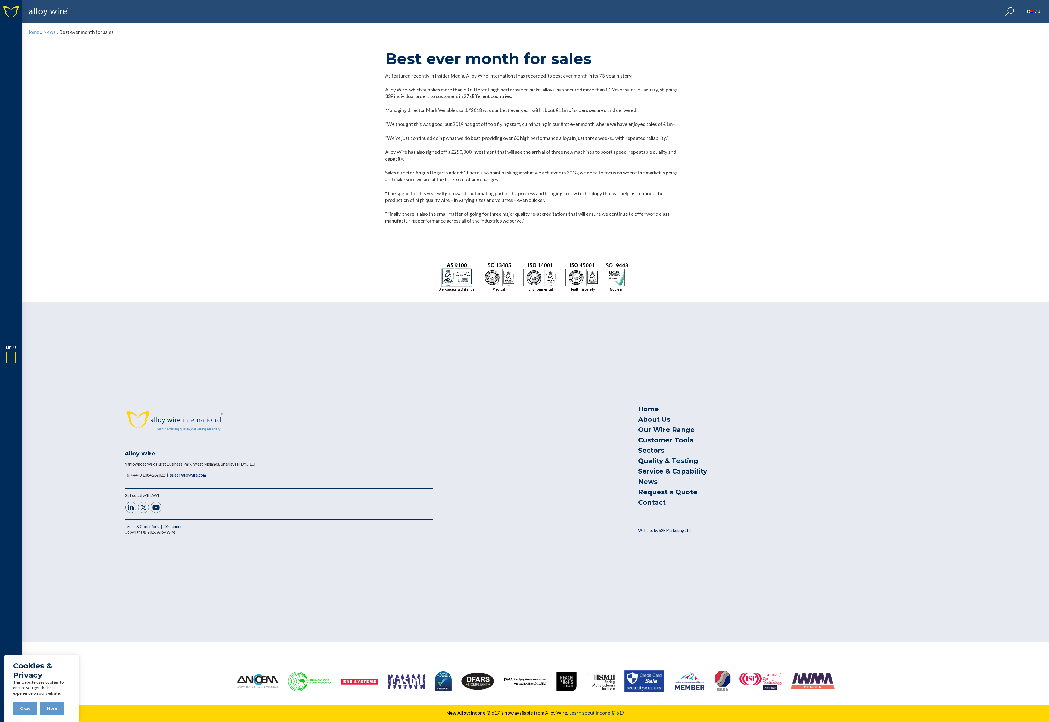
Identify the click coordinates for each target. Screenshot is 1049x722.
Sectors (651, 450)
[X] (143, 508)
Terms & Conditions (142, 526)
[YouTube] (156, 508)
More (52, 708)
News (49, 32)
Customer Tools (665, 440)
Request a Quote (667, 492)
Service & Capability (672, 471)
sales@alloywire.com (188, 475)
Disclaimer (173, 526)
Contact (652, 502)
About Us (654, 419)
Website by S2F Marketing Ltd (664, 530)
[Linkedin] (130, 508)
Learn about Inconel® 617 (596, 713)
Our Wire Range (666, 430)
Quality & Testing (668, 461)
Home (32, 32)
